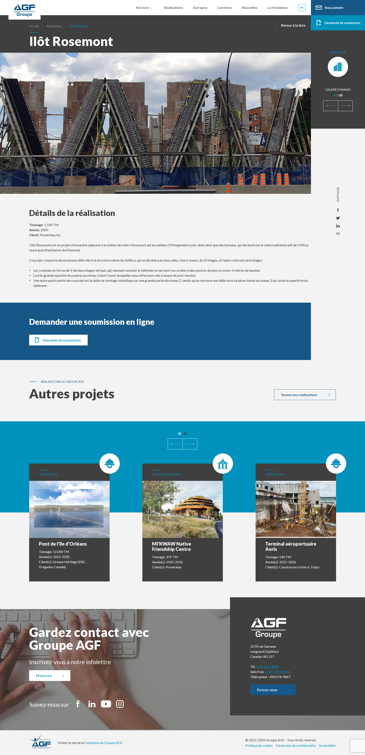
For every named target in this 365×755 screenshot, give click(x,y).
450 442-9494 (267, 667)
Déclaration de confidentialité (296, 745)
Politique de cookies (259, 745)
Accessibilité (327, 745)
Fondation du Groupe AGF (104, 743)
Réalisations (54, 26)
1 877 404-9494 (278, 672)
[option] (155, 130)
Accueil (33, 26)
